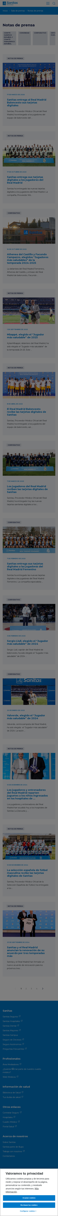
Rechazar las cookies (29, 1205)
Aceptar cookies (29, 1198)
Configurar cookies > (28, 1211)
